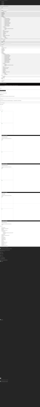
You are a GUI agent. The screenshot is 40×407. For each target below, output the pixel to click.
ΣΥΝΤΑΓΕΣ (4, 39)
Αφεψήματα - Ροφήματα (5, 228)
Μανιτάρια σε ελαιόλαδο (7, 23)
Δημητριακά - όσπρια (4, 230)
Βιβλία (5, 73)
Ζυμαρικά (4, 69)
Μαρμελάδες (4, 33)
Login (2, 7)
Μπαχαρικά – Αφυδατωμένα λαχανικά (9, 28)
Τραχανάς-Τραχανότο (4, 245)
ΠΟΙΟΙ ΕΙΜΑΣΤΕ (4, 11)
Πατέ (2, 240)
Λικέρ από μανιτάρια (7, 57)
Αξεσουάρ (4, 36)
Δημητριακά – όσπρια (5, 68)
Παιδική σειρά (3, 239)
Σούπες (4, 34)
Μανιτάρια (4, 17)
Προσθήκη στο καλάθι (2, 90)
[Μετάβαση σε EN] (2, 42)
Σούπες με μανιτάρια (7, 62)
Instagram (3, 3)
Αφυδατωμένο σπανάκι (5, 165)
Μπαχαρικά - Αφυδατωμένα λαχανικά (6, 138)
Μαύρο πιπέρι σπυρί (4, 222)
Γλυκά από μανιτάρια (7, 18)
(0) (3, 44)
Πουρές (2, 241)
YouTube (3, 4)
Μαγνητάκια (6, 74)
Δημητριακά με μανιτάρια (7, 55)
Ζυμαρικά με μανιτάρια (7, 56)
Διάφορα (4, 63)
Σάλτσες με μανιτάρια (7, 61)
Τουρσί (5, 29)
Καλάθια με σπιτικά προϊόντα (6, 35)
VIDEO (4, 40)
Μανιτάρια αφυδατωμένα (8, 22)
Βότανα (5, 27)
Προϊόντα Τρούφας (7, 24)
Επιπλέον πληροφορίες (3, 91)
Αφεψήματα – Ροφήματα (6, 67)
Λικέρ (3, 30)
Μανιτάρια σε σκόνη (7, 21)
